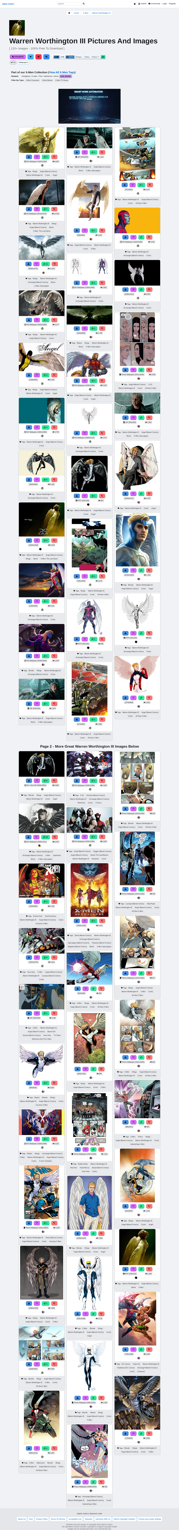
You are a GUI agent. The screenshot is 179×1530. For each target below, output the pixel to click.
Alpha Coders (8, 4)
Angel (55, 175)
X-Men (85, 13)
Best (87, 57)
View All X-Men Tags (62, 72)
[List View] (62, 57)
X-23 (150, 384)
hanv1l (48, 272)
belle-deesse (96, 929)
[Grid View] (56, 57)
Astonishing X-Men (90, 1504)
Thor (40, 76)
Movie (51, 227)
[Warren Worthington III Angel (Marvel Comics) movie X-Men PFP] (137, 1264)
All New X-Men (103, 594)
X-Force (98, 803)
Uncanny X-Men (42, 923)
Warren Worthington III (101, 13)
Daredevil (95, 859)
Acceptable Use (75, 1519)
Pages (79, 57)
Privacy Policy (42, 1519)
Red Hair (73, 1168)
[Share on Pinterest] (38, 56)
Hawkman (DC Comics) (126, 1368)
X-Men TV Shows (61, 80)
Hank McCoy (84, 1168)
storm (56, 76)
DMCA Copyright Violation (124, 1519)
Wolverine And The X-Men (41, 1039)
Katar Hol (136, 1364)
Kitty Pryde (151, 904)
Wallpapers (23, 62)
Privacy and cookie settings (149, 1519)
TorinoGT (48, 165)
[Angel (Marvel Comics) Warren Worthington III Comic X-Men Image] (89, 226)
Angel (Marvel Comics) (48, 171)
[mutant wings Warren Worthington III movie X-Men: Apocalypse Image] (89, 324)
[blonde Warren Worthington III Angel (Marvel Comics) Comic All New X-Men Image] (137, 804)
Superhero (57, 855)
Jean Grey (31, 972)
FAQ (31, 1519)
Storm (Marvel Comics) (83, 935)
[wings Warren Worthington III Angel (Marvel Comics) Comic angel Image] (137, 1202)
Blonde (31, 670)
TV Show (57, 1035)
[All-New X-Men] (89, 715)
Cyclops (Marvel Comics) (51, 976)
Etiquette (88, 1519)
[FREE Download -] (29, 656)
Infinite (71, 57)
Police (140, 1137)
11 (46, 264)
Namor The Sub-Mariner (99, 855)
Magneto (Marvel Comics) (77, 946)
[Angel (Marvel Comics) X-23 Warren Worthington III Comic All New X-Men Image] (137, 365)
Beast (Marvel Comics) (54, 1238)
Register (172, 4)
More (95, 57)
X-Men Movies (47, 80)
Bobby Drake (83, 1164)
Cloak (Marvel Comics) (82, 851)
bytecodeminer (48, 845)
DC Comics (126, 1364)
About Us (22, 1519)
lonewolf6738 (48, 549)
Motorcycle (41, 1463)
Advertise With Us (103, 1519)
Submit (143, 4)
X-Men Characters (32, 80)
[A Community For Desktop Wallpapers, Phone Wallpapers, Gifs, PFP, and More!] (69, 13)
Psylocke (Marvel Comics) (101, 943)
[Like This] (141, 237)
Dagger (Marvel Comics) (102, 851)
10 (46, 837)
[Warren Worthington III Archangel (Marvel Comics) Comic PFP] (89, 635)
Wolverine (48, 76)
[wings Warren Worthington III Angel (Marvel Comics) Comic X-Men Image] (41, 1299)
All (14, 62)
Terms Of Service (58, 1519)
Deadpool (26, 76)
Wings (35, 171)
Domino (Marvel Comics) (95, 795)
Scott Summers (50, 916)
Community (155, 4)
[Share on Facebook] (46, 56)
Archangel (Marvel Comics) (38, 282)
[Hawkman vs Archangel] (137, 1345)
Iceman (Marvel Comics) (32, 1035)
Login (164, 4)
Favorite (19, 57)
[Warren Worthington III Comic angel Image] (137, 489)
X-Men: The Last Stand (41, 231)
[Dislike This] (54, 656)
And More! (65, 76)
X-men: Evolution (45, 1161)
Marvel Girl (51, 1031)
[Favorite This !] (37, 656)
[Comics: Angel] (89, 491)
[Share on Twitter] (31, 56)
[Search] (83, 4)
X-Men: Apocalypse (41, 286)
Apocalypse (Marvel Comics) (78, 943)
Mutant (79, 343)
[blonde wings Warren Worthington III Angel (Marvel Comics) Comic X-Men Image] (137, 1429)
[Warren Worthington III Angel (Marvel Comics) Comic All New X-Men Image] (137, 693)
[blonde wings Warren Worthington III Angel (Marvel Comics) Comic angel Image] (89, 1229)
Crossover (141, 1371)
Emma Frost (37, 916)
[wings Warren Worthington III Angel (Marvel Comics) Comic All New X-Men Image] (89, 572)
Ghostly (49, 664)
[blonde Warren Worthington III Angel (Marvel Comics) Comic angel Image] (137, 566)
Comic (76, 13)
